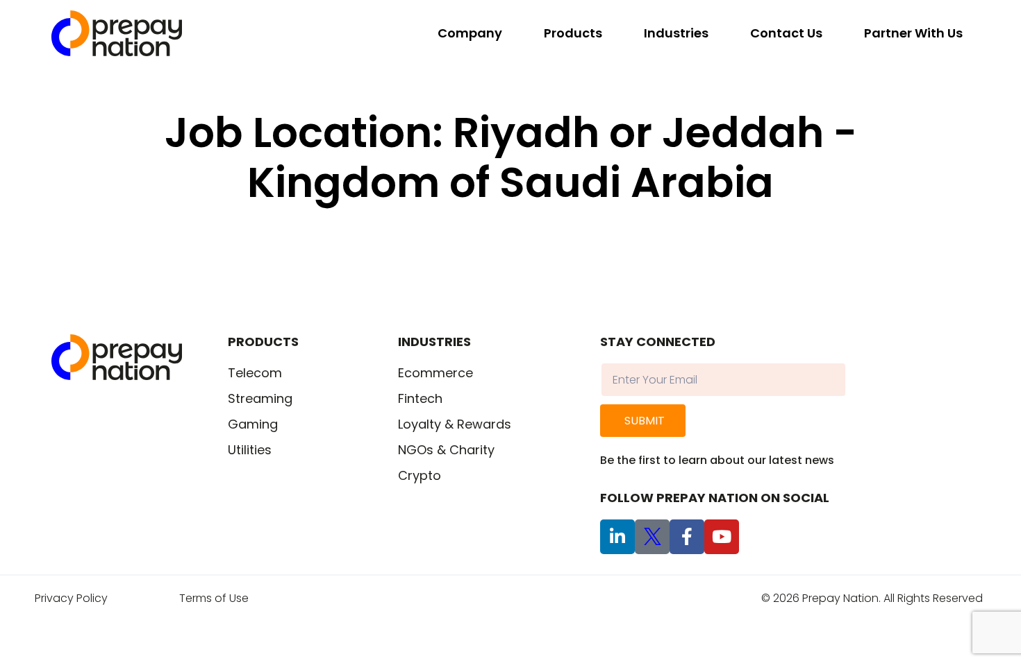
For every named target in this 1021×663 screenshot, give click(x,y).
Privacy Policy (71, 598)
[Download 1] (652, 536)
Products (573, 33)
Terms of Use (214, 598)
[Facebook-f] (687, 536)
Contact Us (786, 33)
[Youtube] (721, 536)
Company (470, 33)
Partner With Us (913, 33)
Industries (676, 33)
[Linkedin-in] (617, 536)
